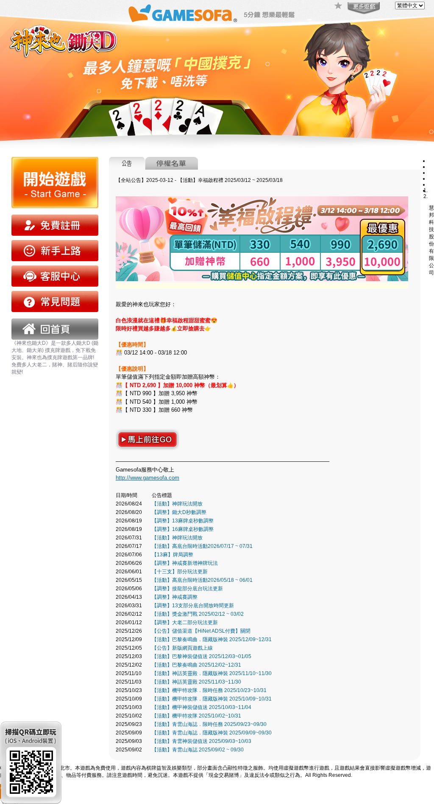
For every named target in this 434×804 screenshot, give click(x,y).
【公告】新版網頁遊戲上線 (182, 648)
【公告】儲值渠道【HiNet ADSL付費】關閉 (201, 631)
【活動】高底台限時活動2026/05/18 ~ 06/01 (202, 580)
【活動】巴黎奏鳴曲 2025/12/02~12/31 (196, 665)
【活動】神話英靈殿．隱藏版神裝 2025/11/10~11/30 (212, 673)
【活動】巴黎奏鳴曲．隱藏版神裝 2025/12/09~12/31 (212, 639)
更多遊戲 (363, 8)
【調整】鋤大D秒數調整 (179, 512)
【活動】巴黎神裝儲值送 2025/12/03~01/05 (201, 656)
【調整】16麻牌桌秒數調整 (183, 529)
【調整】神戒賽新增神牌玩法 (185, 563)
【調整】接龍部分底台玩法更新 (187, 589)
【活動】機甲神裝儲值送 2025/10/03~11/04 (201, 707)
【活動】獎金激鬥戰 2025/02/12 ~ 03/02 (198, 614)
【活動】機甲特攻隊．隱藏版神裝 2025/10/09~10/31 (212, 699)
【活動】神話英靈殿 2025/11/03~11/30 (196, 682)
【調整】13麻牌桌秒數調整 (183, 521)
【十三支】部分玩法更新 (180, 572)
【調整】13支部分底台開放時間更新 (193, 606)
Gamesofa (182, 13)
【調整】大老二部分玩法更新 (185, 622)
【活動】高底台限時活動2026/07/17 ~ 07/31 (202, 546)
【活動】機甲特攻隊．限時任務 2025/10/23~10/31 (209, 690)
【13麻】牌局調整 (172, 555)
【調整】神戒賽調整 (175, 597)
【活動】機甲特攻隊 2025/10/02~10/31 (196, 716)
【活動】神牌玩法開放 (177, 504)
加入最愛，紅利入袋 (338, 6)
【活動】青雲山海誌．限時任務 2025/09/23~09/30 (209, 724)
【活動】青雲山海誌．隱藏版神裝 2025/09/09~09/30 (212, 733)
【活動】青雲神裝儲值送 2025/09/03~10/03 (201, 741)
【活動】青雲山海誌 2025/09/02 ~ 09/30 (198, 750)
